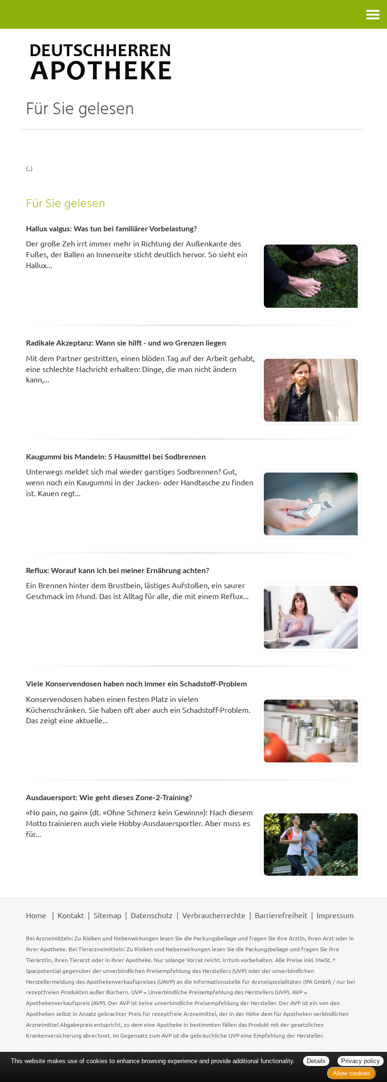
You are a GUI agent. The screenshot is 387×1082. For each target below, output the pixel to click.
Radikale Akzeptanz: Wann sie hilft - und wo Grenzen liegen (126, 343)
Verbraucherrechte (213, 915)
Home (36, 915)
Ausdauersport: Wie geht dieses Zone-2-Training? (109, 798)
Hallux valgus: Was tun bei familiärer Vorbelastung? (111, 229)
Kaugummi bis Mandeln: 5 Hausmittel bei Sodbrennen (116, 457)
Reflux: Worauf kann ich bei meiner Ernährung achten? (117, 571)
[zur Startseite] (193, 62)
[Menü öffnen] (373, 14)
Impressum (335, 915)
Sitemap (107, 915)
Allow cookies (351, 1073)
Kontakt (71, 915)
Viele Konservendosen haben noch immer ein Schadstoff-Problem (136, 684)
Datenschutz (152, 915)
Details (316, 1061)
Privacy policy (360, 1061)
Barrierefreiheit (281, 915)
